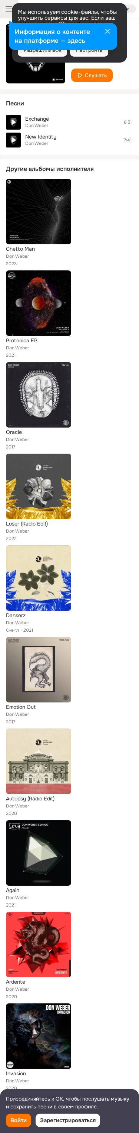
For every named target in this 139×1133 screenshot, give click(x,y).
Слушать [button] (96, 75)
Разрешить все (42, 50)
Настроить (89, 50)
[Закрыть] (107, 32)
